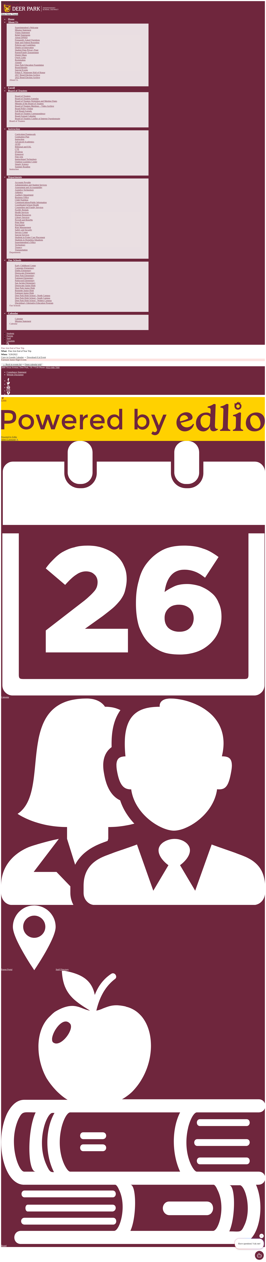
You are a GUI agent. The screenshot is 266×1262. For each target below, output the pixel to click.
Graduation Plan (22, 137)
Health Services (22, 212)
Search (8, 343)
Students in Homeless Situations (29, 240)
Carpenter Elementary (24, 268)
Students (10, 333)
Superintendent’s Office (25, 242)
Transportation (21, 250)
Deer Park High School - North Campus (32, 295)
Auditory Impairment (24, 195)
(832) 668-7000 (53, 367)
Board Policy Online (24, 108)
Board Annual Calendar (25, 116)
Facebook (8, 380)
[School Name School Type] (31, 8)
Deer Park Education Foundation (29, 65)
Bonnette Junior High (24, 290)
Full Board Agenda (23, 111)
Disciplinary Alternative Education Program (34, 303)
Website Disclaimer (15, 374)
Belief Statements (22, 35)
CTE (17, 149)
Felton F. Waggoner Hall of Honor (30, 72)
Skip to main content (10, 2)
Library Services (22, 217)
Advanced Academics (24, 142)
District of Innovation (24, 47)
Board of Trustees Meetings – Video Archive (34, 106)
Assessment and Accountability (28, 187)
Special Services (22, 235)
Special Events (21, 70)
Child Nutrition (21, 200)
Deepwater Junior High (25, 285)
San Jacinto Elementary (25, 283)
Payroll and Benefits (24, 220)
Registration (20, 60)
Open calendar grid (33, 364)
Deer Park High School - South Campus (32, 298)
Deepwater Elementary (25, 273)
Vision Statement (22, 32)
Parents (10, 336)
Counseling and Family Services (29, 207)
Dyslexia (19, 152)
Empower (19, 154)
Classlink (11, 341)
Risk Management (23, 227)
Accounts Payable (23, 182)
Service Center (21, 232)
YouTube (8, 386)
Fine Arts (19, 157)
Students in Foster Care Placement (30, 237)
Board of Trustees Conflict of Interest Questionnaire (37, 118)
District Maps (21, 55)
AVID (17, 144)
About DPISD (21, 37)
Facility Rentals (22, 210)
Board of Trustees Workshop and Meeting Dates (36, 101)
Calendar (19, 319)
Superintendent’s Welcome (26, 27)
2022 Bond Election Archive (27, 77)
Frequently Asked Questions (27, 40)
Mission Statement (23, 30)
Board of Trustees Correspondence (30, 113)
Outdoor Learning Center (26, 162)
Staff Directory (62, 969)
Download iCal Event (36, 357)
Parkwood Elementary (24, 280)
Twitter (8, 383)
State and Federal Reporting (27, 42)
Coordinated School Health (27, 205)
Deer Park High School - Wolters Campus (33, 300)
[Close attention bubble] (261, 1236)
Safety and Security (23, 230)
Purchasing (20, 225)
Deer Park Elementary (24, 275)
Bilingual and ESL (23, 147)
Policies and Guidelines (25, 45)
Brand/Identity (21, 67)
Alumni (18, 62)
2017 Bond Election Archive (27, 75)
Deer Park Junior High (25, 288)
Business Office (22, 197)
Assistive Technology (24, 190)
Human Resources (23, 215)
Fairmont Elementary (24, 278)
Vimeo (8, 393)
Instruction (19, 139)
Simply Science (22, 164)
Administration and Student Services (31, 185)
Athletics (19, 192)
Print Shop (19, 222)
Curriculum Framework (25, 134)
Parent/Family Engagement (27, 52)
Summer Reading (22, 167)
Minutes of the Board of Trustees (29, 103)
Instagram (8, 390)
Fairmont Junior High (24, 293)
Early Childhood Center (25, 265)
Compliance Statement (16, 372)
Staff (9, 338)
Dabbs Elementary (23, 270)
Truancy (18, 247)
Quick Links (20, 57)
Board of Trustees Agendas (27, 98)
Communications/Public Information (31, 202)
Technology (20, 245)
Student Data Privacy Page (26, 50)
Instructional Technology (26, 159)
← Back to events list (12, 364)
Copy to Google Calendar (12, 357)
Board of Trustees (22, 96)
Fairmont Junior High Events (13, 360)
